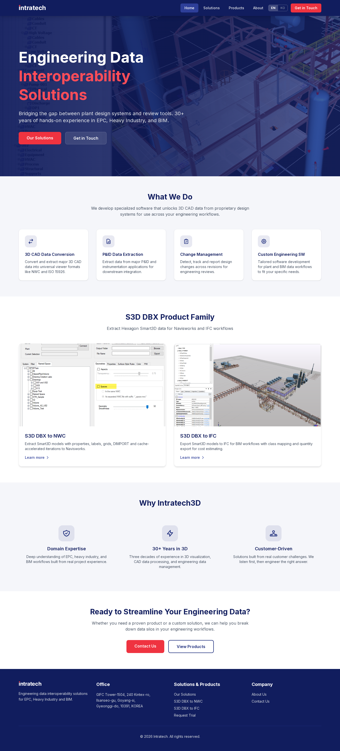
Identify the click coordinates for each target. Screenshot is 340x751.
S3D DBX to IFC (186, 708)
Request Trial (185, 715)
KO (283, 8)
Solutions (211, 8)
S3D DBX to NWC (188, 701)
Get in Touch (306, 8)
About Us (259, 694)
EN (273, 8)
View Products (191, 646)
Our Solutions (40, 137)
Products (236, 8)
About (258, 8)
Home (189, 8)
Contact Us (145, 646)
